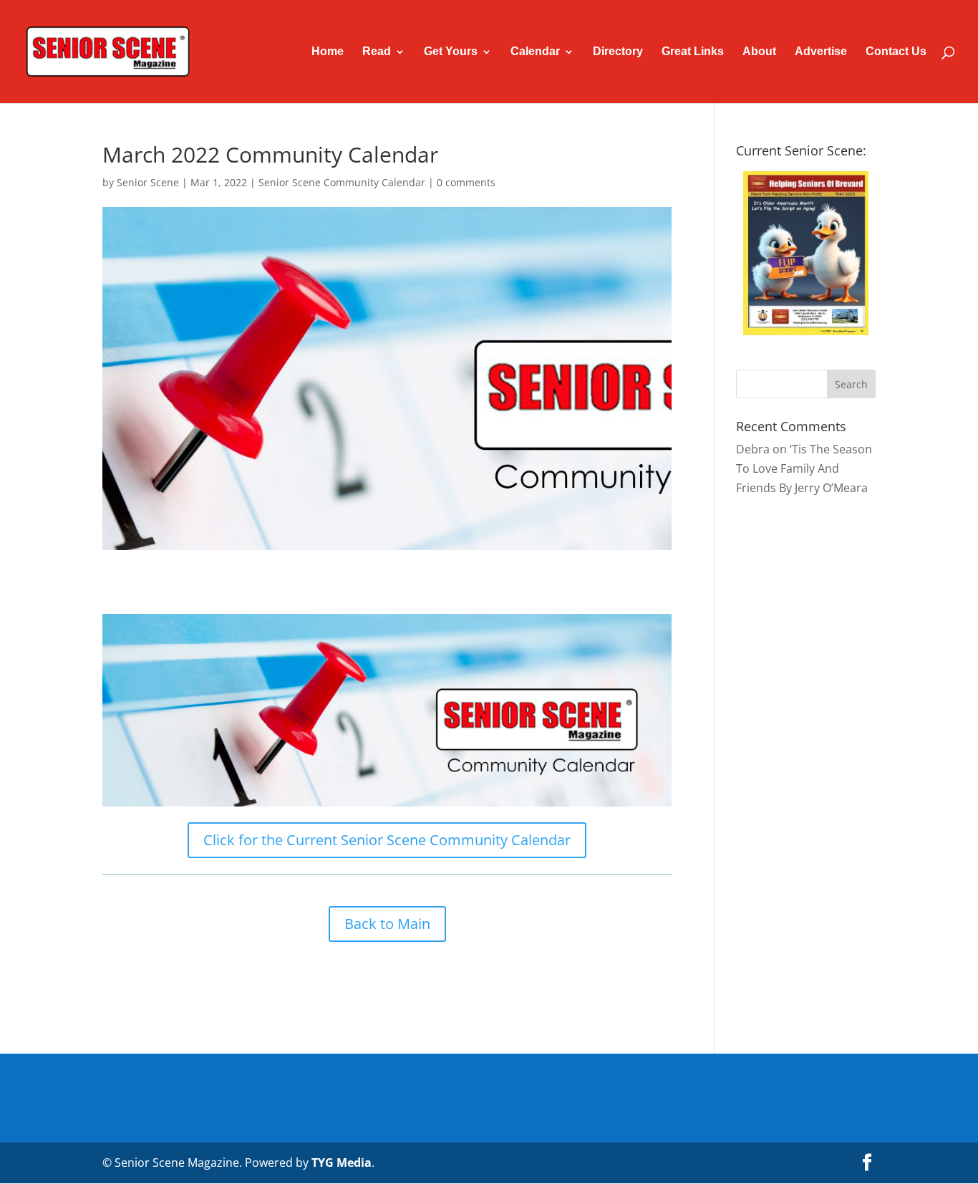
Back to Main (387, 923)
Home (327, 52)
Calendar (535, 52)
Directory (618, 52)
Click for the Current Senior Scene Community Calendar (387, 840)
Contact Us (896, 52)
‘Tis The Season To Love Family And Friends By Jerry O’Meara (804, 468)
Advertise (821, 52)
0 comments (466, 182)
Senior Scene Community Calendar (341, 182)
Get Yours (451, 52)
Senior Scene (148, 182)
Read (376, 52)
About (759, 52)
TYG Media (341, 1162)
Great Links (693, 52)
